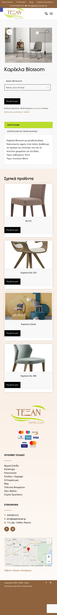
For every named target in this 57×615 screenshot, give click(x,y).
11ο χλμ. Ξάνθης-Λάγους (19, 522)
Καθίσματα (8, 112)
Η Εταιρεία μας (11, 480)
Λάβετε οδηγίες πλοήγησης (18, 570)
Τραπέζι (27, 112)
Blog (31, 2)
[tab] (28, 125)
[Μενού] (51, 13)
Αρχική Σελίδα (11, 465)
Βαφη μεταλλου (14, 81)
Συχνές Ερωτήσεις (45, 2)
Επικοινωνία (7, 2)
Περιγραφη (13, 125)
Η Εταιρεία (21, 2)
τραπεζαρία (18, 112)
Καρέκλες (37, 108)
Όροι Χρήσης (10, 491)
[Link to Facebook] (46, 582)
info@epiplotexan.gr (37, 6)
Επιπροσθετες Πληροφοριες (22, 131)
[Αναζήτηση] (45, 14)
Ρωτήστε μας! (12, 101)
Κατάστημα (9, 469)
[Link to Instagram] (50, 582)
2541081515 (17, 6)
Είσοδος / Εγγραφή (13, 476)
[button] (1, 9)
